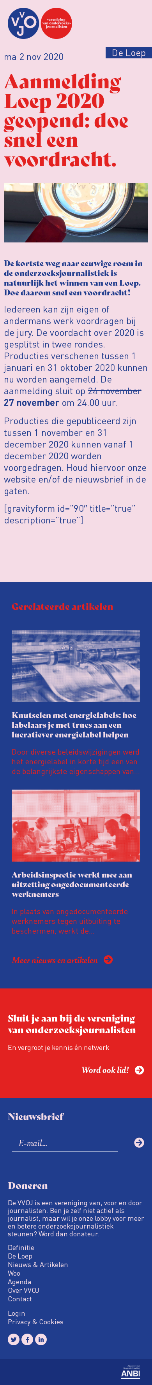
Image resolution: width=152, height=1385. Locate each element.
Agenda (20, 1281)
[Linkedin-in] (41, 1339)
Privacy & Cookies (36, 1321)
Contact (20, 1298)
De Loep (20, 1256)
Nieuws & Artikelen (38, 1264)
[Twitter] (13, 1339)
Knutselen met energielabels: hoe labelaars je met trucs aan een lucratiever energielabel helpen (74, 724)
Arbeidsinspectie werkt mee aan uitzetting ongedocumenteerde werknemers (72, 884)
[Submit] (139, 1142)
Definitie (21, 1247)
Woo (14, 1273)
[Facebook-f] (27, 1339)
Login (16, 1313)
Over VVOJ (23, 1290)
